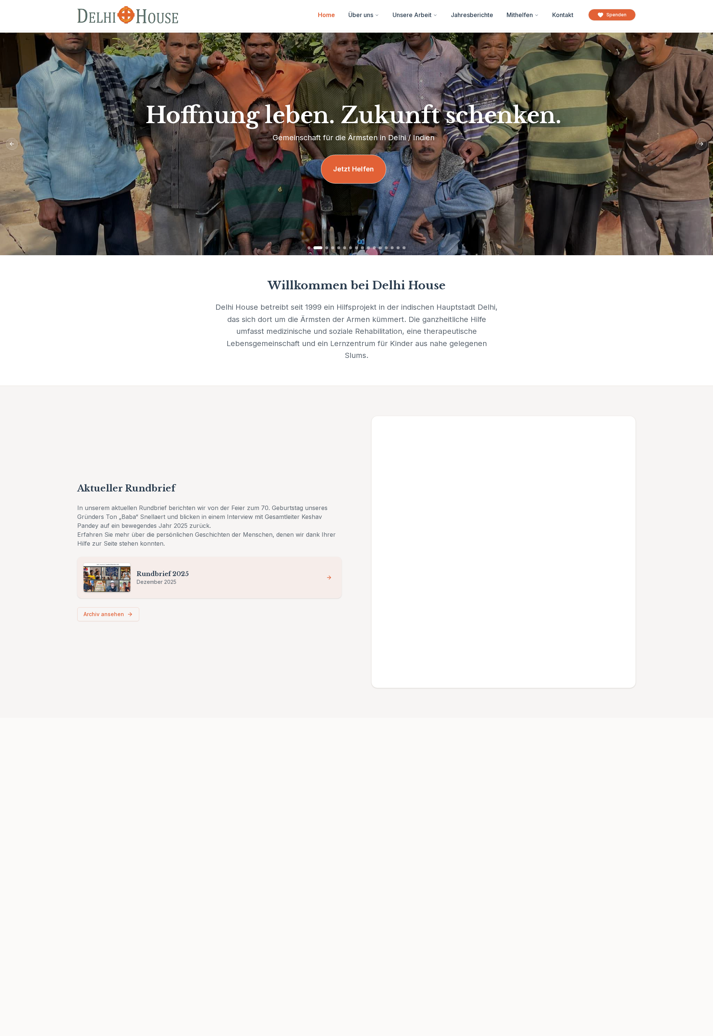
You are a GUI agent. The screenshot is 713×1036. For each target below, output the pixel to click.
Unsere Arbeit (412, 15)
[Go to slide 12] (380, 247)
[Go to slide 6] (344, 247)
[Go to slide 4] (332, 247)
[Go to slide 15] (398, 247)
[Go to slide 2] (317, 247)
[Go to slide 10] (368, 247)
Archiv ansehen (104, 614)
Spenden (616, 14)
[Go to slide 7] (350, 247)
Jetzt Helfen (353, 169)
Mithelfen (520, 15)
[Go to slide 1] (308, 247)
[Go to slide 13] (386, 247)
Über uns (360, 15)
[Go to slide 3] (326, 247)
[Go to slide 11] (374, 247)
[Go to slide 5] (338, 247)
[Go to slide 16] (404, 247)
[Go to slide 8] (356, 247)
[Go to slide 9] (362, 247)
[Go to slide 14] (392, 247)
